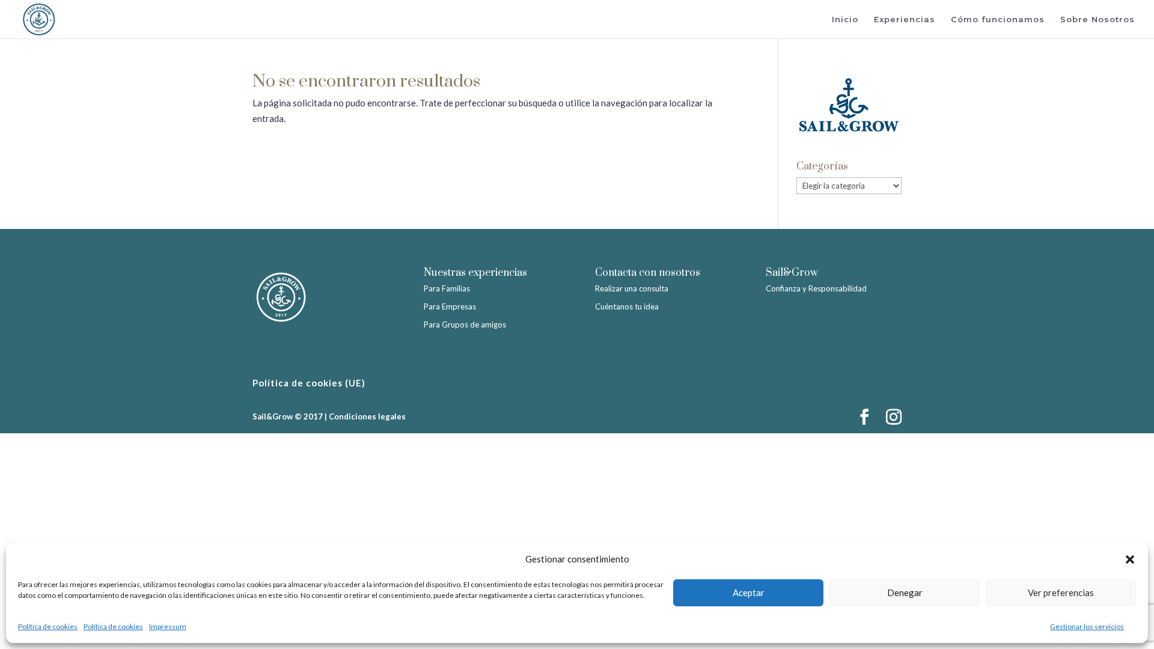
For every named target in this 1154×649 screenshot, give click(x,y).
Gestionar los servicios (1087, 626)
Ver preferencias (1061, 592)
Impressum (167, 626)
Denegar (905, 592)
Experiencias (904, 19)
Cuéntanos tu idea (627, 306)
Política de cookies (48, 626)
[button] (1130, 559)
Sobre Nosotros (1097, 19)
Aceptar (749, 592)
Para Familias (447, 288)
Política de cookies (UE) (308, 382)
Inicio (845, 19)
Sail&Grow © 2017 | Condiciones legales (329, 416)
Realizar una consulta (631, 288)
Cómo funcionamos (998, 19)
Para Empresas (450, 306)
